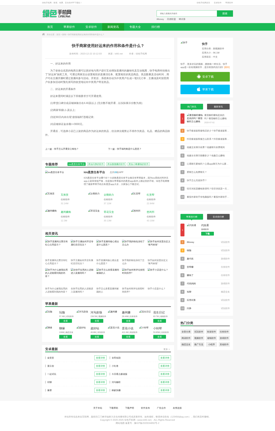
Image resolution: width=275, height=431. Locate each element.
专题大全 (135, 26)
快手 (205, 44)
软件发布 (145, 408)
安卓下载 (208, 76)
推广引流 (198, 344)
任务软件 (224, 331)
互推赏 (64, 194)
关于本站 (97, 408)
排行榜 (155, 26)
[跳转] (227, 67)
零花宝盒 (109, 212)
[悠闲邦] (138, 216)
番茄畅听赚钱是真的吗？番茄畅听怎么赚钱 (215, 117)
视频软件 (198, 338)
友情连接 (177, 408)
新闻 (64, 34)
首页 (50, 26)
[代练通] (193, 230)
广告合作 (161, 408)
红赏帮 (150, 194)
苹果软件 (229, 3)
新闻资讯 (113, 26)
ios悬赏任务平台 (94, 172)
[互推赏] (52, 199)
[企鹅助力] (95, 199)
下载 (207, 233)
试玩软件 (198, 331)
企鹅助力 (109, 194)
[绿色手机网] (57, 14)
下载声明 (129, 408)
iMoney (160, 19)
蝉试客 (182, 19)
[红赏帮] (138, 199)
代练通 (205, 225)
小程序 (211, 344)
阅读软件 (186, 338)
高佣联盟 (171, 19)
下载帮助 (113, 408)
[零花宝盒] (95, 216)
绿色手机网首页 (203, 3)
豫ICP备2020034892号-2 (146, 423)
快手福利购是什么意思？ (129, 149)
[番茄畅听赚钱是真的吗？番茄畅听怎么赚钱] (195, 118)
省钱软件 (211, 338)
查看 (65, 321)
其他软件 (224, 344)
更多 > (166, 349)
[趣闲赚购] (52, 216)
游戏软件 (224, 338)
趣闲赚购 (66, 212)
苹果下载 (208, 89)
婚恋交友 (186, 344)
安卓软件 (218, 3)
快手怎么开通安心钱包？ (66, 149)
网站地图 (120, 423)
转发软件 (211, 331)
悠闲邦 (150, 212)
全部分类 (186, 331)
